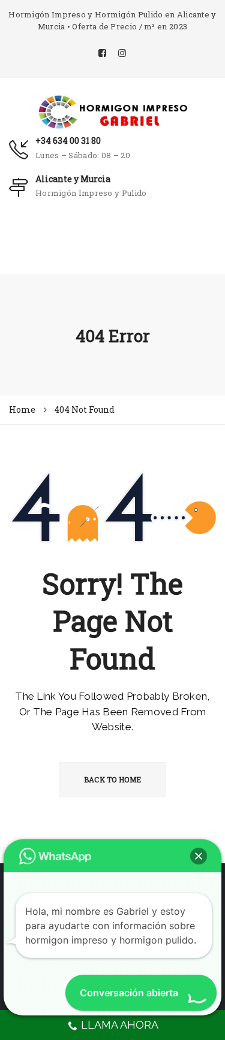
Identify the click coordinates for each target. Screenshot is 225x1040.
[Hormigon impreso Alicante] (113, 111)
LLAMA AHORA (119, 1024)
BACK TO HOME (113, 779)
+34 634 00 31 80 (68, 140)
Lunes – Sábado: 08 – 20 (82, 155)
